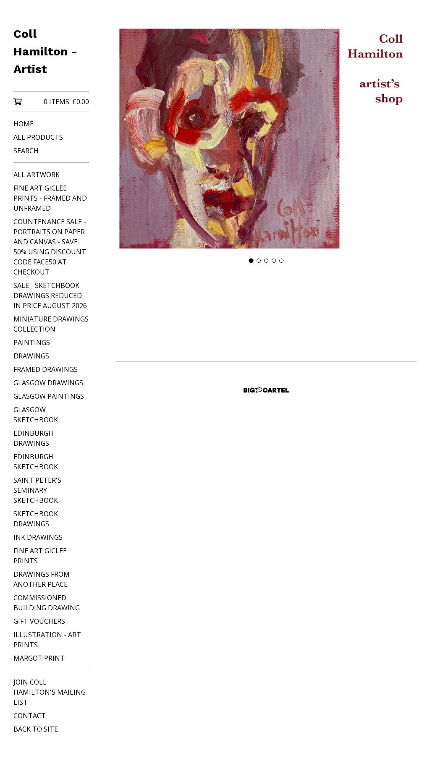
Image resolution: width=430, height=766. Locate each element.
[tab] (251, 261)
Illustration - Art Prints (47, 639)
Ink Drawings (38, 537)
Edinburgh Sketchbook (35, 461)
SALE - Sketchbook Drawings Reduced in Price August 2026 (50, 295)
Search (26, 150)
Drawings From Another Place (41, 579)
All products (38, 137)
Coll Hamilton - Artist (45, 51)
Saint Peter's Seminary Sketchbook (37, 490)
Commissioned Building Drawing (46, 602)
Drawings (31, 356)
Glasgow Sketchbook (35, 414)
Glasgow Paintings (48, 396)
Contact (29, 715)
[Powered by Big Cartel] (266, 390)
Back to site (35, 729)
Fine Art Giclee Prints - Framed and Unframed (50, 198)
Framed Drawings (45, 369)
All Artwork (36, 174)
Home (23, 123)
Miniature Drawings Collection (51, 324)
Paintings (31, 342)
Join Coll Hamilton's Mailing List (49, 692)
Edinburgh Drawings (33, 438)
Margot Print (39, 658)
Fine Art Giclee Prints (40, 555)
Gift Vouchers (39, 621)
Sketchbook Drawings (35, 518)
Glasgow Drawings (48, 382)
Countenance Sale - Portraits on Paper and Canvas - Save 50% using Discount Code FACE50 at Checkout (49, 247)
